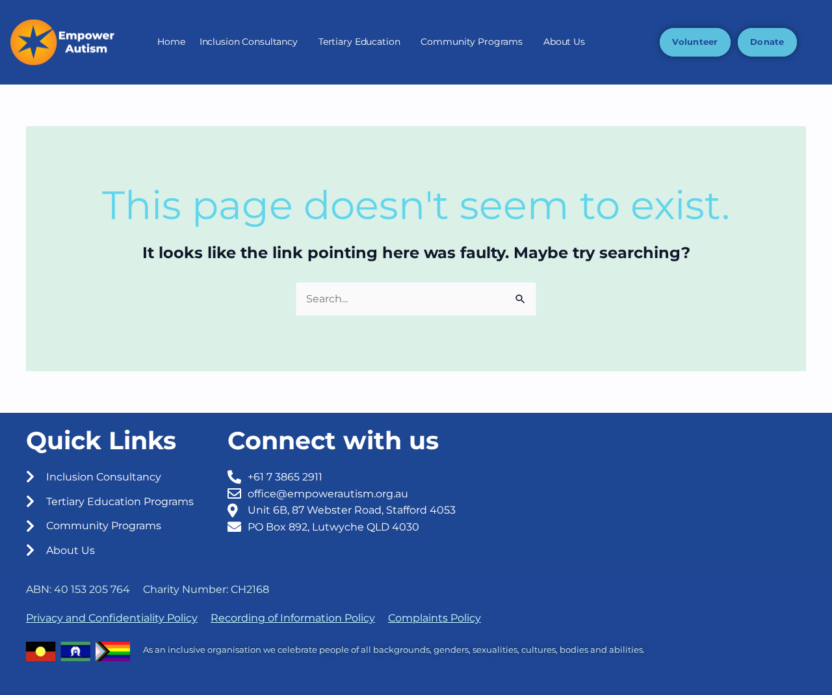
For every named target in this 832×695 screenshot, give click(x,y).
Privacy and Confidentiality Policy (112, 618)
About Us (564, 41)
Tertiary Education (359, 41)
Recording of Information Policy (293, 618)
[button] (252, 42)
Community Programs (472, 41)
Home (171, 41)
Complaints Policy (434, 618)
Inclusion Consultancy (249, 41)
